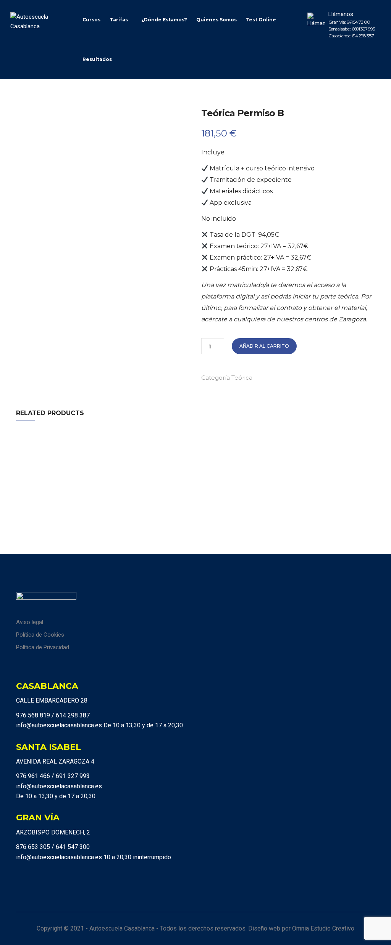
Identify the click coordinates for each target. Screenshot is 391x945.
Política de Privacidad (42, 647)
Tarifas (119, 19)
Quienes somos (216, 19)
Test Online (261, 19)
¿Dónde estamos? (164, 19)
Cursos (91, 19)
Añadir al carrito (264, 346)
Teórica (241, 377)
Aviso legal (29, 622)
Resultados (97, 59)
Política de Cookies (40, 634)
